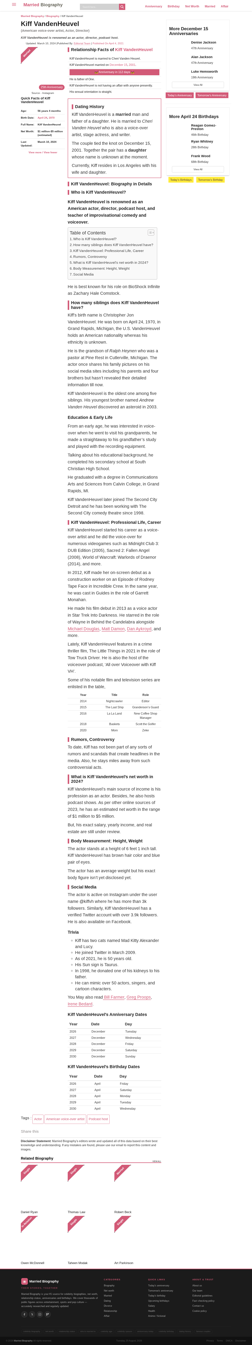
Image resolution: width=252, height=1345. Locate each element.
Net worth (109, 1290)
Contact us (198, 1305)
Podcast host (98, 1119)
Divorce (108, 1305)
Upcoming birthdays (158, 1300)
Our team (197, 1290)
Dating (107, 1300)
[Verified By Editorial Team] (84, 23)
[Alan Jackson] (179, 60)
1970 (52, 117)
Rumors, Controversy (90, 257)
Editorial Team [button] (82, 43)
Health (151, 1311)
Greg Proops (139, 997)
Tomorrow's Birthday (210, 179)
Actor (38, 1119)
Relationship (110, 1311)
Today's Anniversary (180, 95)
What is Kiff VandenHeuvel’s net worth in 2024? (110, 262)
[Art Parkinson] (136, 1238)
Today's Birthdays (181, 179)
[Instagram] (40, 1314)
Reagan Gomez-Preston (203, 127)
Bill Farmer (113, 997)
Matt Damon (113, 628)
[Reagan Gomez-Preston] (179, 129)
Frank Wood (200, 156)
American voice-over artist (65, 1119)
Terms (220, 1340)
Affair (224, 6)
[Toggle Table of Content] (149, 232)
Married (43, 4)
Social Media (83, 274)
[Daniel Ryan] (43, 1187)
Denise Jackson (203, 42)
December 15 (118, 64)
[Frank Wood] (179, 159)
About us (197, 1285)
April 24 (42, 117)
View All (198, 84)
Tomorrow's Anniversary (212, 95)
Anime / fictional (156, 1316)
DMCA (229, 1340)
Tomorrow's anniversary (160, 1290)
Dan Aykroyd (139, 628)
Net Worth (192, 6)
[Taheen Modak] (90, 1238)
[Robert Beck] (136, 1187)
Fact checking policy (203, 1300)
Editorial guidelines (202, 1295)
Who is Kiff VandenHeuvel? (95, 239)
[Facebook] (24, 1314)
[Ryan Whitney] (179, 145)
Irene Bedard (80, 1004)
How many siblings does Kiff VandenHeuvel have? (113, 245)
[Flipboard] (47, 1314)
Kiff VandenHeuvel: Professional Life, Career (108, 251)
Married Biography (32, 16)
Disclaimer (240, 1340)
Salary (151, 1305)
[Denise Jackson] (179, 46)
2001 (132, 64)
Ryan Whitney (202, 141)
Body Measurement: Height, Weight (101, 268)
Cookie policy (199, 1311)
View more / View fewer (43, 152)
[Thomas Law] (90, 1187)
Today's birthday (156, 1295)
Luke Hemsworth (204, 71)
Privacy (210, 1340)
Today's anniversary (158, 1285)
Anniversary (153, 6)
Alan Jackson (202, 57)
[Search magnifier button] (122, 7)
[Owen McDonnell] (43, 1238)
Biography (52, 16)
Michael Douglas (83, 628)
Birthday (174, 6)
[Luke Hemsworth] (179, 75)
